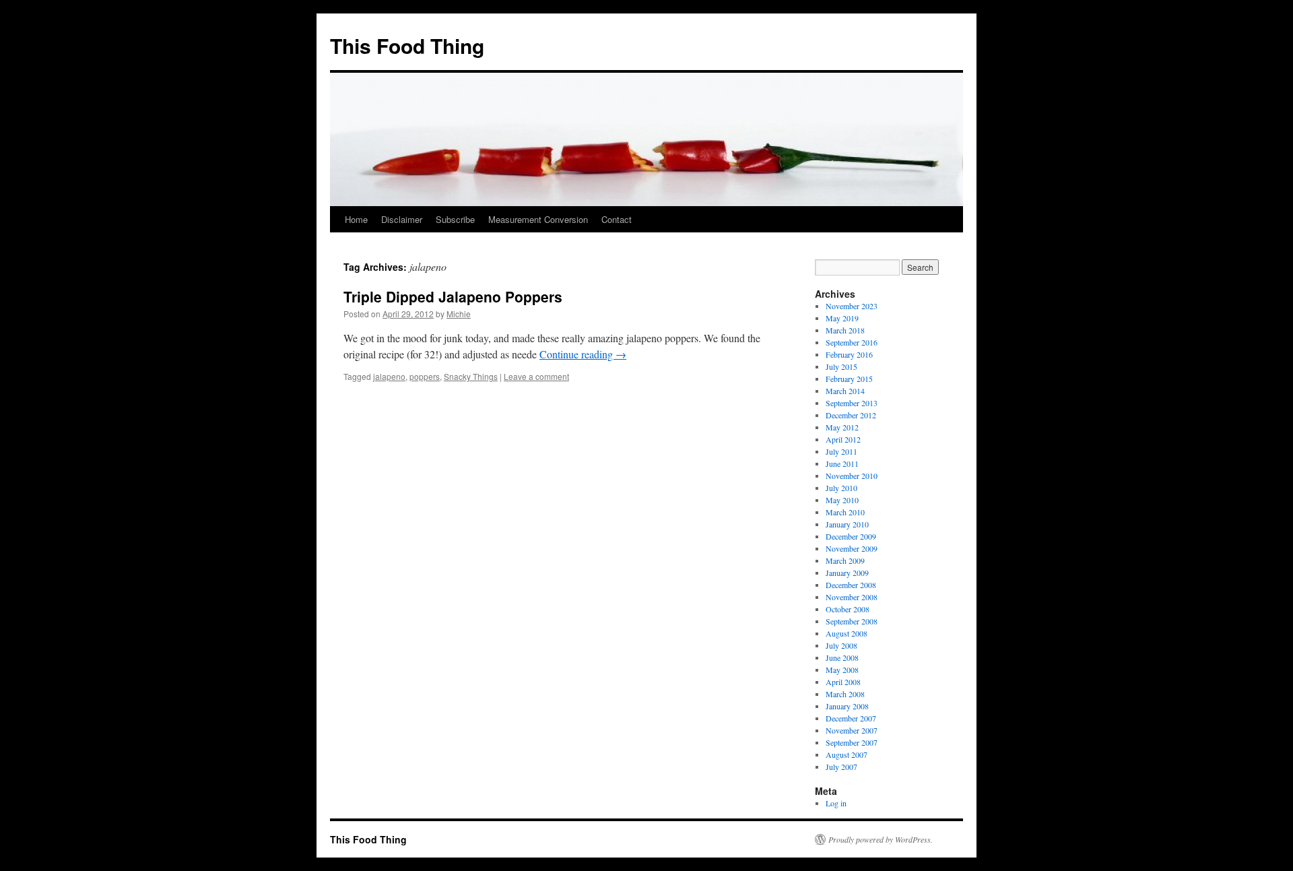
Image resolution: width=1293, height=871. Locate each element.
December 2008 (851, 584)
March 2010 (845, 512)
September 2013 (851, 402)
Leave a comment (536, 376)
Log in (836, 803)
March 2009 (845, 560)
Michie (458, 313)
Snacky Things (471, 376)
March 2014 (845, 390)
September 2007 (851, 742)
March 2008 (845, 693)
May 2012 (842, 427)
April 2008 (843, 681)
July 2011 (841, 451)
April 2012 (843, 439)
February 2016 (849, 354)
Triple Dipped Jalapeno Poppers (452, 296)
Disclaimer (401, 219)
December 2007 (851, 718)
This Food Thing (407, 45)
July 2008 (841, 645)
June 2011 (842, 463)
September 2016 (851, 342)
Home (356, 219)
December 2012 (851, 415)
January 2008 (847, 706)
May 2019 (842, 318)
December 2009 (851, 536)
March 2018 (845, 330)
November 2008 (851, 596)
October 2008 (847, 609)
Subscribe (455, 219)
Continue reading (582, 354)
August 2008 (846, 633)
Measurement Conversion (538, 219)
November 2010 (851, 475)
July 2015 (841, 366)
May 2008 (842, 669)
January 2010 (847, 524)
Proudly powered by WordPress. (880, 839)
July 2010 (841, 487)
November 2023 (851, 305)
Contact (616, 219)
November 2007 (851, 730)
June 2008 (842, 657)
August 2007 (846, 754)
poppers (424, 376)
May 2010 (842, 499)
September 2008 (851, 621)
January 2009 (847, 572)
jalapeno (389, 376)
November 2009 (851, 548)
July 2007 (841, 766)
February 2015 (849, 378)
